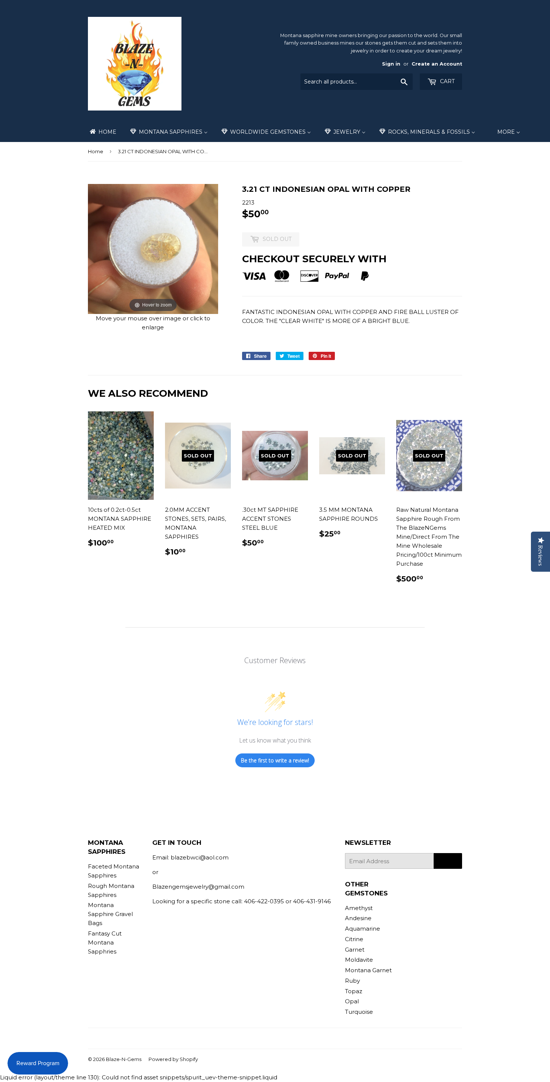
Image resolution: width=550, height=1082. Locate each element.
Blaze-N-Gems (123, 1059)
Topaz (353, 991)
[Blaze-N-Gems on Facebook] (260, 1038)
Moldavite (359, 959)
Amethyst (359, 908)
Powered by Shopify (173, 1059)
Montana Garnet (368, 970)
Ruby (352, 980)
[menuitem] (102, 132)
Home (95, 151)
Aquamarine (362, 928)
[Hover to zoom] (153, 248)
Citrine (354, 939)
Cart (447, 81)
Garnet (354, 949)
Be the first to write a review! (275, 760)
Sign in (391, 64)
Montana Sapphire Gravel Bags (110, 914)
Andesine (358, 918)
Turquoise (359, 1011)
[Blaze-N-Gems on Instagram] (273, 1038)
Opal (352, 1001)
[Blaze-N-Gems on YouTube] (286, 1038)
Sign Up (448, 861)
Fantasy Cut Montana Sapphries (105, 942)
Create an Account (437, 64)
